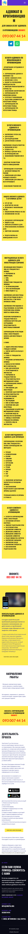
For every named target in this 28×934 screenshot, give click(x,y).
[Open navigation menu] (24, 2)
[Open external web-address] (14, 790)
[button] (10, 43)
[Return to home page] (4, 2)
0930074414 (6, 912)
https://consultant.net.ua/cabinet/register (13, 853)
